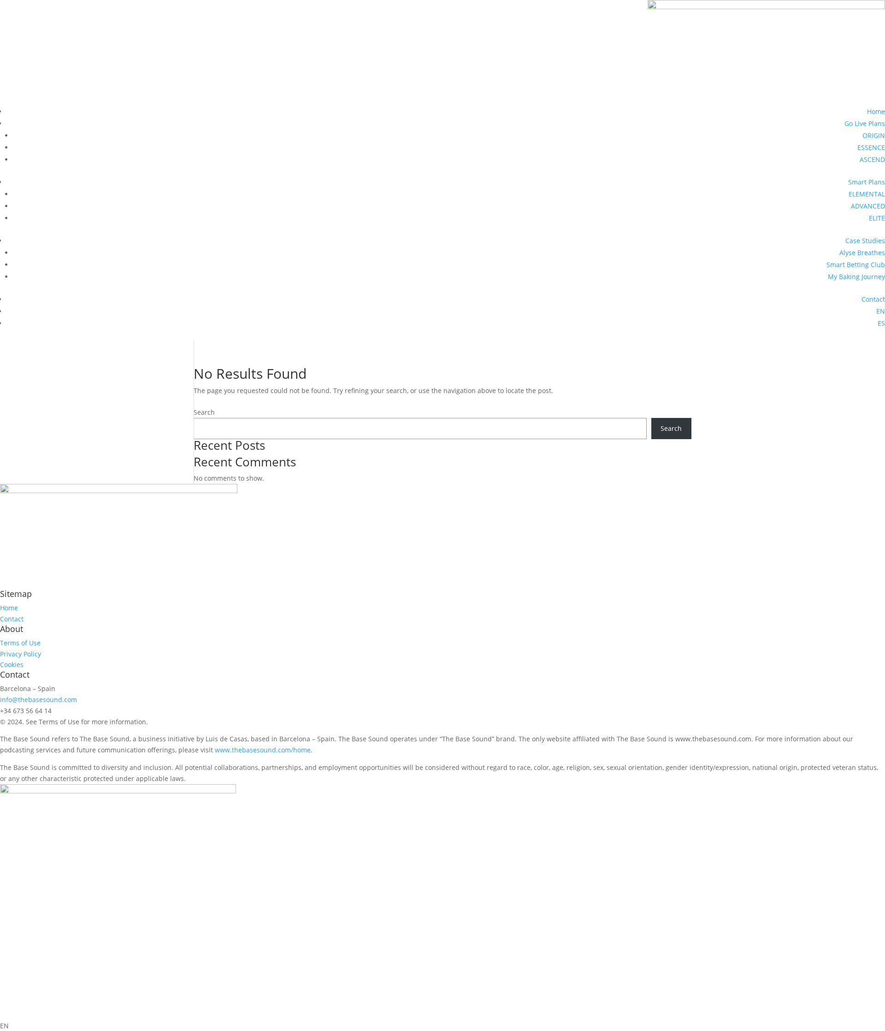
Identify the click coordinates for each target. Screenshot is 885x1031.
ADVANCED (868, 206)
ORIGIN (873, 135)
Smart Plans (866, 182)
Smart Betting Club (855, 264)
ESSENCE (871, 147)
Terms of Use (20, 642)
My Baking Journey (856, 276)
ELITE (877, 218)
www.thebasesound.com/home (263, 749)
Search (204, 412)
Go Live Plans (864, 123)
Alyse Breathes (862, 252)
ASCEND (872, 159)
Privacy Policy (20, 654)
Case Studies (865, 240)
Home (876, 111)
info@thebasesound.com (38, 699)
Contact (873, 299)
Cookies (12, 664)
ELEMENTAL (867, 194)
